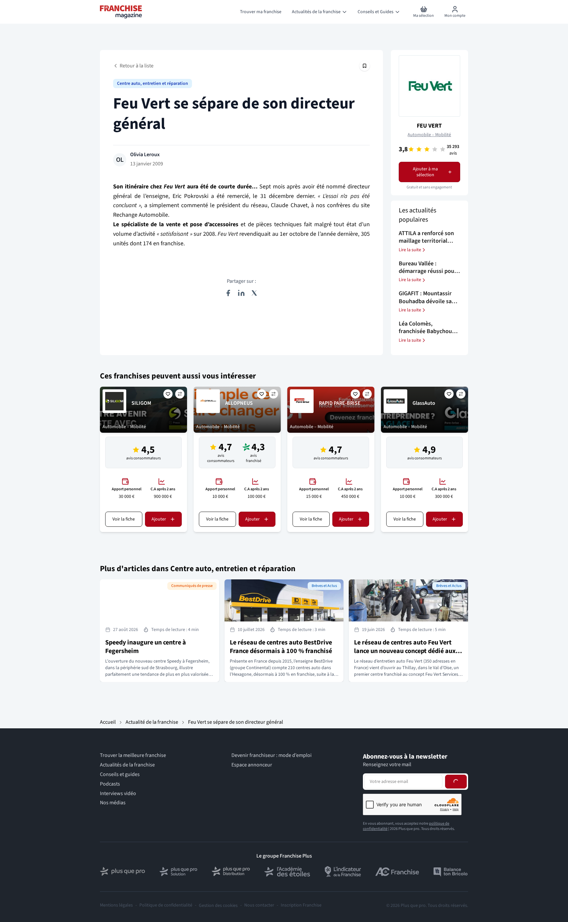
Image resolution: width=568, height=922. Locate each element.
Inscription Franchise (301, 905)
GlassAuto (424, 403)
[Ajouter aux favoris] (168, 394)
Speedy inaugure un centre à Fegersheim (145, 647)
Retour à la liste (137, 65)
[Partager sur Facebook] (228, 293)
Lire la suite (410, 250)
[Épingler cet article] (364, 66)
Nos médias (113, 802)
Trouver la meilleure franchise (133, 755)
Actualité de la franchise (152, 722)
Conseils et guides (120, 774)
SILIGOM (141, 403)
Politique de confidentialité (165, 905)
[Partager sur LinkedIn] (241, 293)
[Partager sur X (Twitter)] (254, 293)
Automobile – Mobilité (429, 135)
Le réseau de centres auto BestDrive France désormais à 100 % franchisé (281, 647)
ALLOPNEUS (239, 403)
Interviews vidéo (118, 793)
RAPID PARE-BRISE (340, 403)
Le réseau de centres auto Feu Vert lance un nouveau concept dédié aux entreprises (405, 651)
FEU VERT (429, 126)
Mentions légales (116, 905)
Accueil (108, 722)
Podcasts (110, 784)
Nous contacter (259, 905)
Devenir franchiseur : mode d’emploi (271, 755)
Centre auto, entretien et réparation (152, 83)
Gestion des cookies (218, 905)
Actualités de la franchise (127, 765)
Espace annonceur (251, 765)
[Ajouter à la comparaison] (179, 394)
